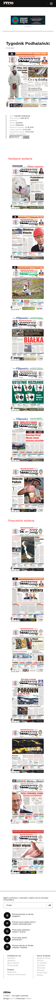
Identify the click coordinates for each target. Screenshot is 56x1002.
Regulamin (12, 972)
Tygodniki (19, 123)
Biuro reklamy (13, 963)
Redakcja (11, 958)
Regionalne (20, 125)
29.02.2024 (29, 132)
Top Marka (41, 965)
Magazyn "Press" (44, 958)
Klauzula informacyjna (16, 975)
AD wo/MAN (42, 963)
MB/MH (29, 999)
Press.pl (40, 961)
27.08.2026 (29, 127)
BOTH (12, 999)
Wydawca (11, 961)
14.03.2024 (26, 129)
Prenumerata (12, 965)
